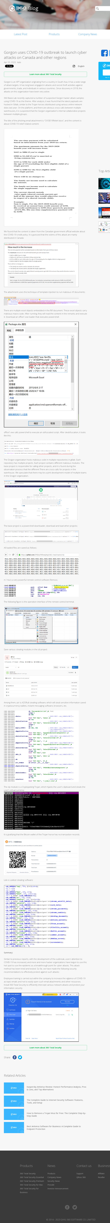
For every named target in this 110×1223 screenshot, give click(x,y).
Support (79, 1173)
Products (54, 34)
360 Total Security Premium (32, 1181)
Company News (87, 34)
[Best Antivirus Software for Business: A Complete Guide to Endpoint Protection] (14, 1127)
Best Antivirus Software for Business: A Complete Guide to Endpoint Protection (54, 1127)
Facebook (104, 53)
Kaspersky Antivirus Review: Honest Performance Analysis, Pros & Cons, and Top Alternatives (56, 1088)
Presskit (50, 1184)
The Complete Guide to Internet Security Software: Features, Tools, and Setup (55, 1101)
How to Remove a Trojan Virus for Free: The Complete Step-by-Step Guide (56, 1114)
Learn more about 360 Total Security (45, 74)
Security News (53, 1181)
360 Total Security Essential (32, 1177)
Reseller (101, 1177)
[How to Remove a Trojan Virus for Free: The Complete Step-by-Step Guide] (14, 1114)
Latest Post (20, 34)
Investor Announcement (57, 1188)
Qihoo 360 (81, 1177)
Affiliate (101, 1173)
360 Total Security (28, 1173)
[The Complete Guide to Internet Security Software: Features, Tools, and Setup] (14, 1101)
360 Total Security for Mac (31, 1184)
